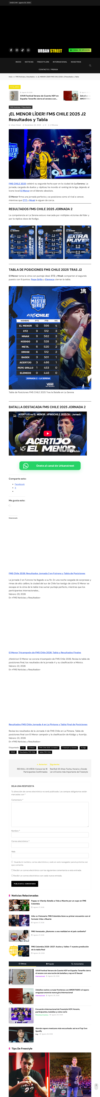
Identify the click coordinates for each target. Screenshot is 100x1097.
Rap (36, 1034)
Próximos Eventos (41, 1015)
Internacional (40, 976)
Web (13, 851)
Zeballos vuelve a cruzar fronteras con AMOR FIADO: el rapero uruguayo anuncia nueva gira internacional (68, 99)
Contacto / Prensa (48, 69)
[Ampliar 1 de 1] (32, 228)
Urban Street (16, 125)
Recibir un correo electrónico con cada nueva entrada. (37, 875)
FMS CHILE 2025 (17, 183)
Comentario (17, 800)
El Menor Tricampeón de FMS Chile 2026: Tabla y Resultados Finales (45, 652)
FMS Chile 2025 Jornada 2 (48, 748)
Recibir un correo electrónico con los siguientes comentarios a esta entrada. (47, 870)
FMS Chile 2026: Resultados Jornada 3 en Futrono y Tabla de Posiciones (47, 573)
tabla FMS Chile (45, 752)
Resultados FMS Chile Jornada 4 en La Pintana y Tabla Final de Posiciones (48, 724)
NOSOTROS (76, 62)
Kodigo (83, 748)
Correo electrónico (20, 841)
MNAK (13, 752)
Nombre (15, 831)
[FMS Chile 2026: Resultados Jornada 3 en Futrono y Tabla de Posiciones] (50, 566)
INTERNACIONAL (60, 62)
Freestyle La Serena (69, 748)
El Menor (25, 190)
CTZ (25, 200)
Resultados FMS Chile (27, 752)
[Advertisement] (50, 27)
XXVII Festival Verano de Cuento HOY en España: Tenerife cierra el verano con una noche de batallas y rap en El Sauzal (63, 971)
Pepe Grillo (37, 279)
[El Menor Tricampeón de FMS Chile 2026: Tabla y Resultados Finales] (50, 646)
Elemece (50, 279)
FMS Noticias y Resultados (20, 107)
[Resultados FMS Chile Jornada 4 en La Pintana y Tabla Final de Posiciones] (50, 718)
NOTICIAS (29, 62)
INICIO (18, 62)
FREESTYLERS (43, 62)
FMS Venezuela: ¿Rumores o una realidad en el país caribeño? (58, 931)
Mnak (32, 200)
